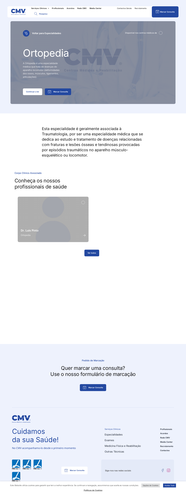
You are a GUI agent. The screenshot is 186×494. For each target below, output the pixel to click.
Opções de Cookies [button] (150, 485)
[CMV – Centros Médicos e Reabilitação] (18, 10)
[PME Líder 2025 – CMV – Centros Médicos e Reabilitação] (16, 473)
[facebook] (162, 470)
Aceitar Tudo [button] (169, 485)
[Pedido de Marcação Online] (165, 11)
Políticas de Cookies (93, 490)
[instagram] (168, 470)
